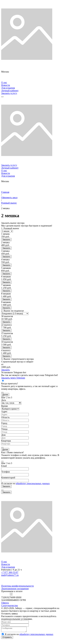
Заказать (6, 239)
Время (4, 406)
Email (4, 466)
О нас (4, 82)
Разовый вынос (9, 203)
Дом (3, 435)
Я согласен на (25, 483)
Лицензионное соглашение (15, 588)
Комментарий (8, 477)
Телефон (5, 471)
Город (4, 423)
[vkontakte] (32, 77)
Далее (5, 394)
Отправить (7, 637)
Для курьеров (8, 88)
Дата (3, 400)
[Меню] (2, 96)
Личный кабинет (9, 90)
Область (5, 417)
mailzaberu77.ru (10, 575)
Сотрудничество (9, 605)
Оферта (5, 603)
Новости (5, 85)
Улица (4, 429)
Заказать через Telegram (13, 378)
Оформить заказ (9, 197)
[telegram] (32, 79)
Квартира (6, 440)
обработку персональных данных (33, 483)
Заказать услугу (9, 93)
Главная (5, 192)
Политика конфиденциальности (17, 586)
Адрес (4, 411)
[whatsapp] (32, 74)
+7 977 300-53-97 (9, 572)
